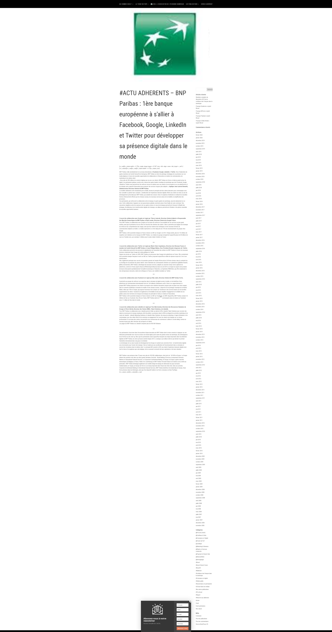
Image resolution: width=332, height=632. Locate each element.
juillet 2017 (199, 221)
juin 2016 (198, 254)
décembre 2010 (200, 423)
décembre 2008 (200, 489)
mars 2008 (199, 511)
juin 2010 (198, 439)
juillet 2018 (199, 187)
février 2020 (199, 135)
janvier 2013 (199, 356)
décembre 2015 (200, 271)
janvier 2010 (199, 453)
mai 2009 (198, 475)
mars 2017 (199, 232)
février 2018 (199, 201)
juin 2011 (198, 406)
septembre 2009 (200, 464)
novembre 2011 (200, 392)
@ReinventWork (200, 557)
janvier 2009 (199, 487)
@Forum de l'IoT (200, 541)
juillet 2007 (199, 514)
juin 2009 (198, 473)
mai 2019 (198, 160)
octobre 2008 (199, 495)
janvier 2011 (199, 420)
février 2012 (199, 384)
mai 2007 (198, 517)
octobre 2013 (199, 340)
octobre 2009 (199, 462)
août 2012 (198, 367)
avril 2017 (198, 229)
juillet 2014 (199, 318)
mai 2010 (198, 442)
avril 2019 (198, 162)
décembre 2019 (200, 140)
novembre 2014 (200, 307)
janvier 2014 (199, 331)
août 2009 (198, 467)
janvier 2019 (199, 171)
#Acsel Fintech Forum (202, 565)
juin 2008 (198, 506)
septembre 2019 (200, 149)
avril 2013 (198, 348)
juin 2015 (198, 287)
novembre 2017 (200, 210)
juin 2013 (198, 345)
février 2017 (199, 235)
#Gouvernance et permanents (204, 584)
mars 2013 (199, 351)
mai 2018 (198, 193)
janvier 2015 (199, 301)
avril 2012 (198, 379)
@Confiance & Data (201, 535)
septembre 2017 (200, 215)
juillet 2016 (199, 251)
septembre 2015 (200, 279)
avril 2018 (198, 196)
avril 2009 (198, 478)
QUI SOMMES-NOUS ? (125, 4)
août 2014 (198, 315)
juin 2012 (198, 373)
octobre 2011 (199, 395)
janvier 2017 (199, 237)
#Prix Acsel (199, 592)
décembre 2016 (200, 240)
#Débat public (199, 581)
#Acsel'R (198, 568)
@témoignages (200, 559)
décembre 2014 (200, 304)
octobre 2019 (199, 146)
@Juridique (199, 543)
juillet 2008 (199, 503)
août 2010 (198, 434)
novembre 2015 (200, 273)
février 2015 (199, 298)
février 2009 (199, 484)
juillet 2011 (199, 403)
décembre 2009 (200, 456)
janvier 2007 (199, 520)
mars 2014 (199, 326)
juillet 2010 (199, 437)
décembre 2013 (200, 334)
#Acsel (198, 562)
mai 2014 (198, 320)
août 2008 (198, 500)
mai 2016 (198, 257)
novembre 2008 (200, 492)
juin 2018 (198, 190)
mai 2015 (198, 290)
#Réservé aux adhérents (202, 598)
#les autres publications (202, 589)
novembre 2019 (200, 143)
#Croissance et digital (202, 578)
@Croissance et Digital (202, 538)
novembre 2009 (200, 459)
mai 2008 (198, 509)
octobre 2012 (199, 362)
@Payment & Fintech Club (203, 554)
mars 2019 (199, 165)
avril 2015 (198, 293)
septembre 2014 (200, 312)
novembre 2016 (200, 243)
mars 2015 (199, 295)
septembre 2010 (200, 431)
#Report (198, 595)
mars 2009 (199, 481)
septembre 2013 (200, 343)
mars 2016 (199, 262)
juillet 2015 (199, 284)
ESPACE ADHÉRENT (207, 4)
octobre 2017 (199, 212)
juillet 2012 (199, 370)
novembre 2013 (200, 337)
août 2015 (198, 282)
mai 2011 (198, 409)
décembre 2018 (200, 174)
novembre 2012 (200, 359)
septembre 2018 (200, 182)
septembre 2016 (200, 248)
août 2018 (198, 185)
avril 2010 (198, 445)
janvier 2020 (199, 138)
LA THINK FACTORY (141, 4)
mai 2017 (198, 226)
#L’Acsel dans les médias (202, 586)
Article (197, 600)
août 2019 (198, 151)
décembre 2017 (200, 207)
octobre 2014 (199, 309)
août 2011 (198, 401)
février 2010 (199, 451)
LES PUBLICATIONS (191, 4)
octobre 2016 (199, 246)
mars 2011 (199, 415)
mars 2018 (199, 199)
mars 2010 (199, 448)
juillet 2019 (199, 154)
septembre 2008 (200, 498)
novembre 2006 (200, 525)
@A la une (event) (200, 532)
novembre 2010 (200, 426)
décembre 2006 (200, 523)
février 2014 (199, 329)
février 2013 (199, 354)
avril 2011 (198, 412)
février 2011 (199, 417)
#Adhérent (199, 571)
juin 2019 (198, 157)
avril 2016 (198, 259)
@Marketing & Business (202, 546)
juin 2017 (198, 223)
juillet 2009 (199, 470)
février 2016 (199, 265)
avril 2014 (198, 323)
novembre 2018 (200, 176)
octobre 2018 (199, 179)
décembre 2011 (200, 390)
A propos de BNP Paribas (126, 353)
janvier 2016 (199, 268)
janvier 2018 (199, 204)
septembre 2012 (200, 365)
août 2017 (198, 218)
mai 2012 (198, 376)
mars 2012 (199, 381)
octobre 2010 (199, 428)
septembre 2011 (200, 398)
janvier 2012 (199, 387)
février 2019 (199, 168)
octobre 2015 (199, 276)
